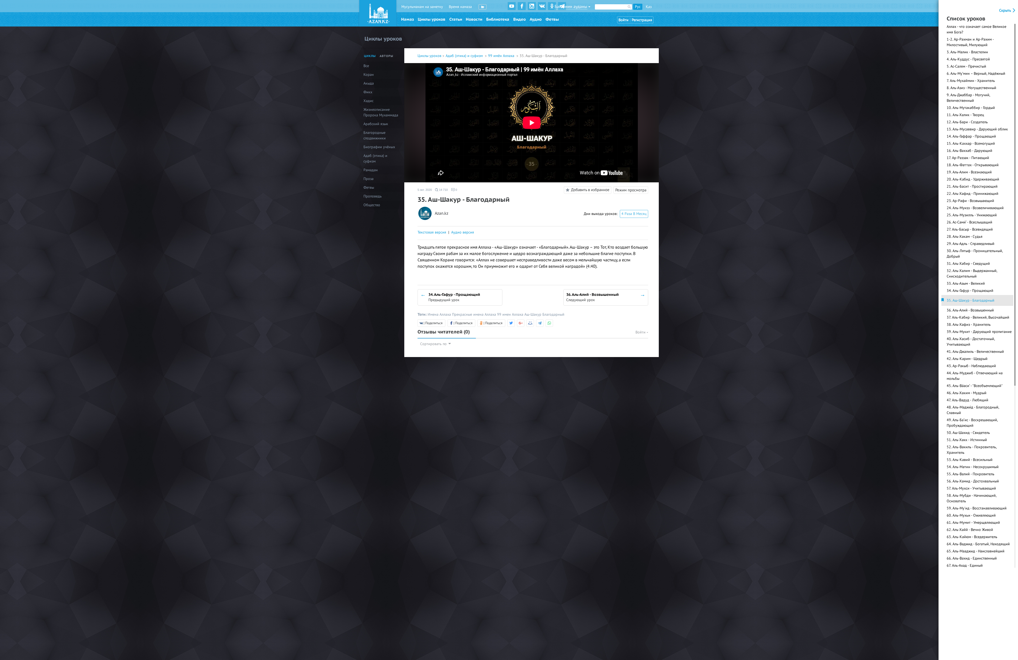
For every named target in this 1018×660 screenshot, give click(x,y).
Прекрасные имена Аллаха (474, 314)
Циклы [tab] (370, 56)
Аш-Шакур (533, 314)
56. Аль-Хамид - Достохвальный (973, 481)
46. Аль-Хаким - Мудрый (966, 393)
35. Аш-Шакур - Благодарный (970, 300)
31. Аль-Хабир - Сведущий (968, 263)
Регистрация (642, 20)
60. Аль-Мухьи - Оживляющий (971, 515)
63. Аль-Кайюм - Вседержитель (972, 537)
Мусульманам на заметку (422, 7)
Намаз (407, 19)
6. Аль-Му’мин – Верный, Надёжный (976, 73)
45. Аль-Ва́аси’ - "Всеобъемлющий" (975, 386)
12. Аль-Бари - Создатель (967, 122)
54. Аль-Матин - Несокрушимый (973, 467)
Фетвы (552, 19)
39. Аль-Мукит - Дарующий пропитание (979, 331)
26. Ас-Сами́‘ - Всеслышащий (969, 222)
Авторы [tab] (386, 56)
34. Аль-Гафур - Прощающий (970, 290)
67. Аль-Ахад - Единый (965, 565)
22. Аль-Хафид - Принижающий (972, 193)
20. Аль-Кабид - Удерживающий (973, 179)
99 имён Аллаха (501, 56)
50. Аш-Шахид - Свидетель (968, 432)
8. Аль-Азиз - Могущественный (971, 88)
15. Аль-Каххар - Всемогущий (971, 143)
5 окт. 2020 (425, 189)
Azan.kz (441, 213)
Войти (623, 20)
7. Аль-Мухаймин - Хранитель (971, 80)
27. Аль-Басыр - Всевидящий (970, 229)
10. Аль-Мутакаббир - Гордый (971, 107)
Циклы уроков (431, 19)
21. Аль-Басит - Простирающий (972, 186)
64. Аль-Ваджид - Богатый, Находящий (978, 544)
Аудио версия (462, 232)
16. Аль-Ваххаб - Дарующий (969, 150)
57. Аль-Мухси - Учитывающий (971, 488)
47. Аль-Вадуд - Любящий (967, 400)
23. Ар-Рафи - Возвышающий (970, 201)
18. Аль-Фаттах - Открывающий (973, 165)
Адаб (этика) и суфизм (465, 56)
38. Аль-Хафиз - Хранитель (969, 324)
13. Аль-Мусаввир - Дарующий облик (977, 129)
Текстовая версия (432, 232)
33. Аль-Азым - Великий (966, 283)
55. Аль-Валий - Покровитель (970, 474)
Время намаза (460, 7)
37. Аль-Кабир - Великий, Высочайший (978, 317)
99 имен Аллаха (510, 314)
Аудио (536, 19)
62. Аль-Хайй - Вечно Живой (970, 529)
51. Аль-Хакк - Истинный (967, 440)
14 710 (443, 189)
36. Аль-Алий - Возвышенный (970, 310)
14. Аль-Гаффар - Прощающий (971, 136)
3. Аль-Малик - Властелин (967, 52)
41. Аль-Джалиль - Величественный (975, 351)
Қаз (649, 7)
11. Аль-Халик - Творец (965, 115)
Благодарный (553, 314)
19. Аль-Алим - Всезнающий (969, 172)
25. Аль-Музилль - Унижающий (972, 215)
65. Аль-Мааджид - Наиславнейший (975, 551)
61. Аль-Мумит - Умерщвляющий (973, 522)
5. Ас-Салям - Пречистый (966, 66)
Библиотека (497, 19)
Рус (637, 7)
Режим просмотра (630, 190)
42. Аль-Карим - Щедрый (967, 359)
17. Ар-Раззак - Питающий (968, 158)
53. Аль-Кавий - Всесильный (970, 459)
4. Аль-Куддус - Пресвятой (968, 59)
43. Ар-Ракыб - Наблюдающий (971, 366)
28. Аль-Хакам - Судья (964, 236)
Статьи (455, 19)
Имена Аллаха (440, 314)
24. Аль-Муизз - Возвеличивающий (975, 208)
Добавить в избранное (590, 189)
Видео (519, 19)
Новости (474, 19)
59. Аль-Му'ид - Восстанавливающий (977, 508)
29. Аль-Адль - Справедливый (970, 243)
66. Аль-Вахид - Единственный (972, 558)
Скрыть (1005, 10)
